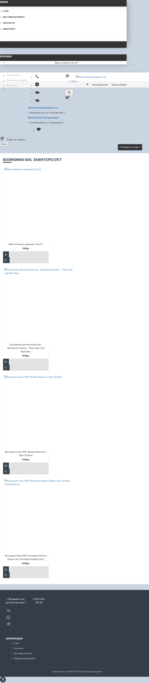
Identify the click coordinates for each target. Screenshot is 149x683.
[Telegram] (9, 623)
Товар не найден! (119, 84)
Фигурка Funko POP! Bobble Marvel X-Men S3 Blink (26, 453)
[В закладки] (6, 260)
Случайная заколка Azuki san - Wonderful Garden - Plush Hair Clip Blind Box (25, 348)
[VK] (9, 610)
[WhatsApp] (9, 617)
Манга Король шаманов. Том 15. (26, 244)
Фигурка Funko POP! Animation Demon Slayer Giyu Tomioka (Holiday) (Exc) (26, 557)
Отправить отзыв (128, 147)
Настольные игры (100, 84)
